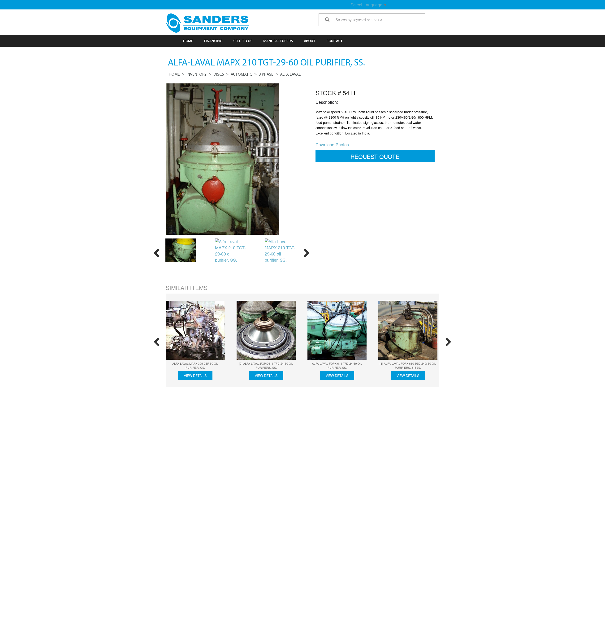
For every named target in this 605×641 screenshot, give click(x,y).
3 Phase (266, 75)
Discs (218, 75)
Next (305, 252)
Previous (158, 252)
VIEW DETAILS (195, 375)
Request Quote (374, 156)
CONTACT (334, 41)
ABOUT (309, 41)
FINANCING (213, 41)
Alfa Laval (290, 75)
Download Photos (332, 144)
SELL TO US (242, 41)
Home (188, 41)
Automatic (241, 75)
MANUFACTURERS (278, 41)
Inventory (196, 75)
